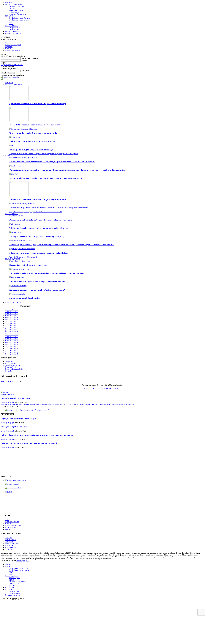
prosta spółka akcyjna (16, 10)
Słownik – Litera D (11, 316)
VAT (11, 24)
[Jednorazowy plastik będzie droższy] (17, 294)
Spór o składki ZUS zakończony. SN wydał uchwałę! (32, 141)
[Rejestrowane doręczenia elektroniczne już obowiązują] (23, 129)
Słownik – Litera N (11, 335)
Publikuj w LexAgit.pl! (13, 45)
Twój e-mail (25, 71)
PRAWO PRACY (11, 26)
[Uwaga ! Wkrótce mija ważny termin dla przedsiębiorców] (19, 121)
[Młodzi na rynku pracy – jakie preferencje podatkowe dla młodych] (22, 249)
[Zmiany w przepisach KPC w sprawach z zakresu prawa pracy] (15, 232)
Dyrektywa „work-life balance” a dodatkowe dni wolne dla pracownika (40, 220)
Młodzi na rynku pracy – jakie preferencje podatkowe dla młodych (38, 253)
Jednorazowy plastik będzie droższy (25, 298)
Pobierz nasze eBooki (12, 50)
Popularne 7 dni (10, 367)
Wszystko (12, 154)
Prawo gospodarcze (13, 547)
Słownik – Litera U (11, 346)
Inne (10, 22)
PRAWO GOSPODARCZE (15, 4)
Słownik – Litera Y (11, 352)
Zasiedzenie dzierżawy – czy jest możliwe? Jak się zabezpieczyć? (37, 290)
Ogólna (9, 542)
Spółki (11, 8)
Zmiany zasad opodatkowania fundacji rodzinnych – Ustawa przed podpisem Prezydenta (48, 208)
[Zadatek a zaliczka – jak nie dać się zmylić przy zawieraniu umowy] (16, 277)
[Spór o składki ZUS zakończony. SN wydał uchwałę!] (14, 137)
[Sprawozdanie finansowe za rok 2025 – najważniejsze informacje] (19, 99)
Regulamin (8, 47)
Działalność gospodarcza (17, 6)
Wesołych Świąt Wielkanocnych (15, 427)
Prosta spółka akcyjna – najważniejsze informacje (31, 149)
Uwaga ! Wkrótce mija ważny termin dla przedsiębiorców (34, 125)
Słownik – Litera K (11, 329)
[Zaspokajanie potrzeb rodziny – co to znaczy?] (20, 261)
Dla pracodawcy (14, 28)
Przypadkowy (10, 371)
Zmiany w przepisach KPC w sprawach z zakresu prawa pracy (36, 236)
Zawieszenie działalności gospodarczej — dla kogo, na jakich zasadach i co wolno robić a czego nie (52, 162)
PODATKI (9, 16)
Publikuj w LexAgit (12, 522)
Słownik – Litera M (11, 333)
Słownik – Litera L (11, 331)
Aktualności (9, 3)
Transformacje (14, 583)
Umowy (12, 585)
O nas (7, 43)
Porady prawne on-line (12, 595)
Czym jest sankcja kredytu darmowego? (18, 418)
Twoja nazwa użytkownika (30, 58)
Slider (8, 538)
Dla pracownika (14, 29)
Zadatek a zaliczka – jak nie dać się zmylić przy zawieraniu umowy (38, 281)
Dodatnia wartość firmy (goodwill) (16, 398)
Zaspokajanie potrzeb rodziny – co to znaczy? (29, 265)
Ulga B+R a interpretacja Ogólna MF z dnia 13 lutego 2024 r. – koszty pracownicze (45, 178)
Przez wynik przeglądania (14, 369)
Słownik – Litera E (11, 317)
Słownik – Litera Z (11, 354)
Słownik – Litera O (11, 337)
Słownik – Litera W (11, 348)
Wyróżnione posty (11, 363)
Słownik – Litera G (11, 321)
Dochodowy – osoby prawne (19, 20)
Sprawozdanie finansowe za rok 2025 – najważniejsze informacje (37, 104)
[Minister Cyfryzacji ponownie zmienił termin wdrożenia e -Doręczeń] (14, 224)
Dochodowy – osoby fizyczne (19, 18)
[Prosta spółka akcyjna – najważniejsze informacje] (11, 145)
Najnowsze (9, 361)
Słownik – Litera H (11, 323)
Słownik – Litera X (11, 350)
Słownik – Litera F (11, 319)
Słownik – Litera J (11, 327)
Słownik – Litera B (11, 312)
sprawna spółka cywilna (17, 14)
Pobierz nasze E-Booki (13, 525)
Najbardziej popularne (12, 365)
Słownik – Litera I (11, 325)
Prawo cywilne (11, 543)
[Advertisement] (17, 461)
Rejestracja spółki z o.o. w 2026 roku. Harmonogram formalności (29, 443)
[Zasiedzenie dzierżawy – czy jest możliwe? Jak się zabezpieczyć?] (17, 286)
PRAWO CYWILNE (12, 31)
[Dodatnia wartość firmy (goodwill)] (5, 392)
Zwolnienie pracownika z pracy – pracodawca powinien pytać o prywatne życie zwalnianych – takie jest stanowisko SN (61, 244)
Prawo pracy (9, 589)
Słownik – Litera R (11, 340)
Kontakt (8, 529)
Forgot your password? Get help (12, 65)
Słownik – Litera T (11, 344)
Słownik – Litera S (11, 342)
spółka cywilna (14, 12)
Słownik (8, 49)
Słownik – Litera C (11, 314)
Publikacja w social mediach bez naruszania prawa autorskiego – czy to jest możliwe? (46, 273)
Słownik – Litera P (11, 339)
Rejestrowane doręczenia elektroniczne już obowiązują (33, 133)
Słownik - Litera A (11, 310)
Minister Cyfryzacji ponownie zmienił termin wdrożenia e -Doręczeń (39, 228)
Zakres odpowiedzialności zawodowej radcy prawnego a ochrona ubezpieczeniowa (37, 435)
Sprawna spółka (10, 527)
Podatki (9, 545)
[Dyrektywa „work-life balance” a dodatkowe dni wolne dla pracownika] (16, 216)
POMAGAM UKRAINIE (14, 33)
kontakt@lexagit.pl (7, 402)
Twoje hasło (25, 60)
